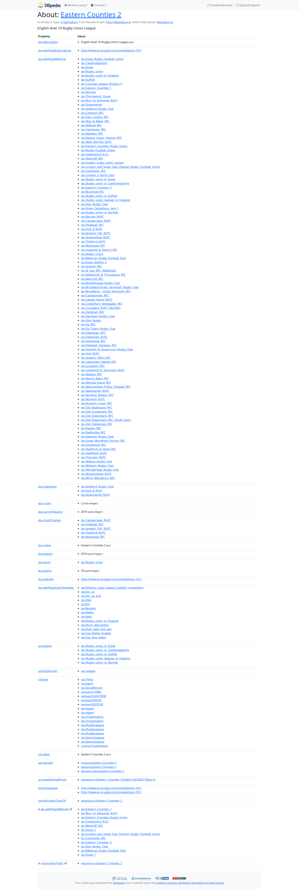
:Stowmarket (91, 105)
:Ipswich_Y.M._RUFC (96, 233)
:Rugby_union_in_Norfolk (99, 212)
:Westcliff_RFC (92, 158)
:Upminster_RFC (93, 129)
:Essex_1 (88, 855)
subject (45, 646)
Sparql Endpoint (249, 5)
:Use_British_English (96, 633)
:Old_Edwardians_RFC (97, 416)
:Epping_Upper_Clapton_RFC (101, 138)
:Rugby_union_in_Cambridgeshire (105, 183)
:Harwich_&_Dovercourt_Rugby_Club (107, 349)
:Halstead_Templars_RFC (99, 345)
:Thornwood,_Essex (95, 96)
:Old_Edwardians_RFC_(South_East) (106, 420)
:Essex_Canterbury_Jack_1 (100, 208)
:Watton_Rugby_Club (96, 461)
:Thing (87, 679)
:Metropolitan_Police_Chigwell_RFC (105, 387)
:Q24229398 (93, 696)
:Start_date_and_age (96, 629)
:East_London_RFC (95, 117)
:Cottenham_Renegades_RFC (101, 304)
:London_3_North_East (97, 175)
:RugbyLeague (92, 725)
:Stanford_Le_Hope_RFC (98, 449)
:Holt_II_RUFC (91, 229)
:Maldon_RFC (91, 374)
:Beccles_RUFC (92, 217)
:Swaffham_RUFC (94, 453)
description (48, 42)
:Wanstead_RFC (93, 246)
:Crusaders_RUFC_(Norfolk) (100, 308)
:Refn (86, 617)
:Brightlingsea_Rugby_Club (100, 283)
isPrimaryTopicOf (52, 801)
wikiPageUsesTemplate (56, 588)
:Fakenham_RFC (93, 333)
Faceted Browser (221, 5)
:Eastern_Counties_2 (101, 801)
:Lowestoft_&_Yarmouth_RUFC (103, 370)
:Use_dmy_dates (93, 637)
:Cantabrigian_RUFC (96, 221)
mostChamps (49, 520)
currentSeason (50, 512)
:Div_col (88, 592)
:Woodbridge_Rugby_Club (100, 470)
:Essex (87, 67)
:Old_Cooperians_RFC (97, 412)
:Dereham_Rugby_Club (98, 316)
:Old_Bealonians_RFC (96, 407)
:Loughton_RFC (93, 366)
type (43, 679)
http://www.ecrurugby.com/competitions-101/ (111, 50)
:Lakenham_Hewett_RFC (98, 362)
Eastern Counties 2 (91, 14)
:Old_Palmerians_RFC (96, 424)
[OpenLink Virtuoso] (119, 878)
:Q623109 (92, 704)
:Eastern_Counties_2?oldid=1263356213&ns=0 (118, 779)
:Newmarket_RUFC (95, 391)
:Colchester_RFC (93, 171)
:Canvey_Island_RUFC (96, 300)
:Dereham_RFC (92, 312)
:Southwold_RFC (93, 445)
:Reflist (87, 612)
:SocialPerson (91, 688)
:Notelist (88, 608)
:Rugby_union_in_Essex (98, 179)
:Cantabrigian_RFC (95, 295)
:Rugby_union (92, 71)
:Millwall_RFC (91, 125)
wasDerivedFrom (52, 779)
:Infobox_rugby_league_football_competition (112, 588)
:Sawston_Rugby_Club (97, 436)
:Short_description (95, 625)
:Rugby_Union (92, 254)
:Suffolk (88, 80)
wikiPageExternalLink (54, 50)
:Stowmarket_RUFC (95, 237)
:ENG (86, 600)
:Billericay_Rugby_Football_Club (103, 258)
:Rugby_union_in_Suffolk (99, 196)
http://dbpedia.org (118, 22)
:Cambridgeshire (94, 63)
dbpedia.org (165, 22)
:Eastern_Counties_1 (96, 88)
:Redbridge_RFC (93, 432)
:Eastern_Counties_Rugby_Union (104, 146)
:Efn (85, 604)
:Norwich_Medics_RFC (97, 395)
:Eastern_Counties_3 (96, 187)
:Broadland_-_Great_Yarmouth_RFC (105, 291)
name (44, 545)
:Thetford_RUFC (93, 241)
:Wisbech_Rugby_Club (97, 465)
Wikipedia (119, 883)
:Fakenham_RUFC (94, 337)
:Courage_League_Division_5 (101, 84)
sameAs (45, 763)
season (45, 554)
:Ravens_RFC (91, 428)
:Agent (87, 684)
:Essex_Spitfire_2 (94, 262)
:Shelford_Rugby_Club (97, 109)
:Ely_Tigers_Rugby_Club (98, 329)
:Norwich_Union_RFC (96, 403)
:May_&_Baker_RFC (95, 121)
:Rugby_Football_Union (98, 150)
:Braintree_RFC (92, 192)
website (46, 579)
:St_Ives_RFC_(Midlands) (98, 270)
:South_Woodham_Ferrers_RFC (103, 441)
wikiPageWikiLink (52, 59)
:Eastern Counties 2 (98, 763)
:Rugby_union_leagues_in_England (105, 200)
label (44, 754)
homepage (47, 788)
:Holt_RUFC (90, 353)
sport (44, 562)
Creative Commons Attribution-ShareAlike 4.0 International (190, 883)
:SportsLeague (92, 737)
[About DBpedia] (48, 5)
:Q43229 (91, 700)
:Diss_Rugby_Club (94, 204)
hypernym (47, 671)
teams (45, 571)
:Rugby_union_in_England (100, 75)
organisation (69, 22)
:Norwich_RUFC (93, 399)
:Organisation (92, 717)
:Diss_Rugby (91, 320)
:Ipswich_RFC (91, 266)
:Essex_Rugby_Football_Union (102, 59)
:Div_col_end (91, 596)
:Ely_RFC (88, 324)
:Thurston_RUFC (93, 457)
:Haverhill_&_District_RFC (99, 250)
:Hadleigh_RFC (92, 225)
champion (47, 486)
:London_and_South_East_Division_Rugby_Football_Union (120, 167)
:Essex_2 (88, 830)
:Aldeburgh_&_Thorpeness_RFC (103, 275)
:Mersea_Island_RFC (96, 383)
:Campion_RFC (92, 113)
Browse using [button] (76, 5)
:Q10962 (91, 692)
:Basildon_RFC (92, 134)
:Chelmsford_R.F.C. (95, 154)
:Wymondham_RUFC (96, 474)
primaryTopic (52, 863)
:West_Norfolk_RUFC (96, 142)
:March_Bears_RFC (95, 378)
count (44, 503)
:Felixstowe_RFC (93, 341)
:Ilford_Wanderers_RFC (98, 478)
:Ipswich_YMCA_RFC (96, 358)
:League (88, 671)
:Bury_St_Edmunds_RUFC (99, 100)
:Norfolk (88, 92)
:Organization (94, 746)
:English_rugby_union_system (102, 163)
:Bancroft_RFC (92, 279)
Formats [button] (99, 5)
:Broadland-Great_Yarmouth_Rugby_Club (110, 287)
